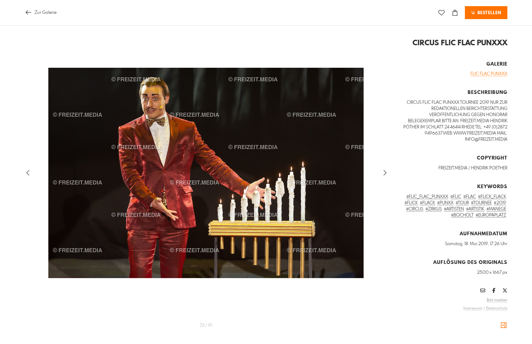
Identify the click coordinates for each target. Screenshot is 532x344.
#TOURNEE (481, 203)
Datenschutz (496, 308)
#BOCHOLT (462, 215)
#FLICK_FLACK (492, 197)
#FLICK (411, 203)
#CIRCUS (414, 209)
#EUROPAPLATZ (491, 215)
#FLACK (427, 203)
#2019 (500, 203)
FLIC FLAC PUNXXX (488, 74)
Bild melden (497, 300)
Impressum (472, 308)
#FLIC (455, 197)
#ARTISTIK (475, 209)
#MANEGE (496, 209)
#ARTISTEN (454, 209)
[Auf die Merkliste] (441, 13)
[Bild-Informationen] (503, 325)
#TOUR (462, 203)
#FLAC (469, 197)
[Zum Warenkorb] (455, 13)
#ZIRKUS (433, 209)
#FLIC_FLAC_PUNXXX (427, 197)
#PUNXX (445, 203)
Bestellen (488, 13)
